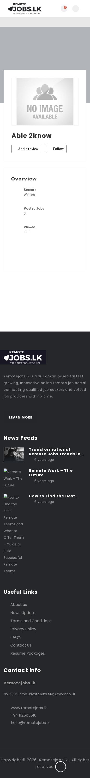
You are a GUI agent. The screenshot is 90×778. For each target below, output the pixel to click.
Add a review (28, 149)
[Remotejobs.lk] (24, 8)
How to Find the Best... (54, 496)
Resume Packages (27, 653)
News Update (23, 612)
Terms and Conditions (31, 621)
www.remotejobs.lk (29, 708)
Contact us (20, 645)
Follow (58, 149)
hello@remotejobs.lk (30, 722)
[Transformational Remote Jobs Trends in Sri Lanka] (14, 454)
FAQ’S (15, 637)
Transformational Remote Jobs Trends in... (56, 452)
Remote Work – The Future (51, 473)
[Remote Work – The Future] (14, 478)
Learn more (20, 417)
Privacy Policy (23, 629)
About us (18, 604)
